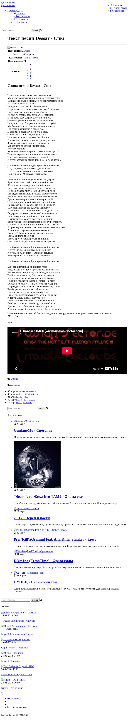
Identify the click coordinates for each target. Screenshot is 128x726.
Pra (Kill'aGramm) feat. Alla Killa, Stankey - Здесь (55, 539)
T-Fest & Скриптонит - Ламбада (18, 620)
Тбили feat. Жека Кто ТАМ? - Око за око (48, 496)
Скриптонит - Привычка (14, 647)
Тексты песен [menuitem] (22, 16)
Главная (117, 5)
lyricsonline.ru (8, 2)
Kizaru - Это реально (12, 688)
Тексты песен (119, 8)
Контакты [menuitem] (21, 22)
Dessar (26, 50)
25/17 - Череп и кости (32, 518)
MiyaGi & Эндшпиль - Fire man (17, 634)
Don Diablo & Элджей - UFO (16, 674)
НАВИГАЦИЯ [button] (15, 10)
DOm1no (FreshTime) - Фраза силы (43, 561)
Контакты (118, 10)
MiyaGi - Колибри (10, 661)
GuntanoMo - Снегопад (33, 430)
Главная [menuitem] (20, 13)
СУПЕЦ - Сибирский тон (35, 582)
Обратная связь (18, 707)
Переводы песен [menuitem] (24, 19)
